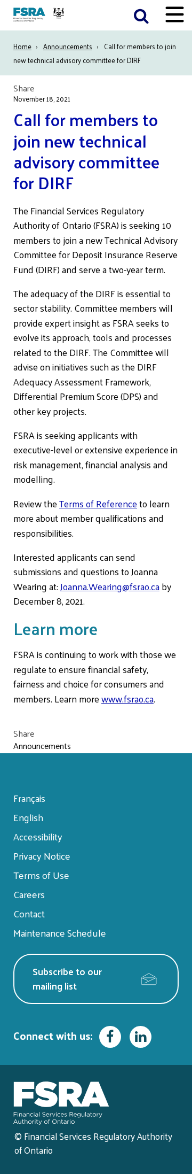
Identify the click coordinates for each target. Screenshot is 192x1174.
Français (29, 798)
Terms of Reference (98, 503)
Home (22, 46)
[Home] (40, 15)
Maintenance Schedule (59, 932)
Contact (29, 913)
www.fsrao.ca (127, 698)
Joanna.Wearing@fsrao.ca (109, 586)
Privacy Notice (41, 855)
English (28, 817)
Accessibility (37, 836)
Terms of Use (41, 875)
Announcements (67, 46)
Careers (29, 894)
